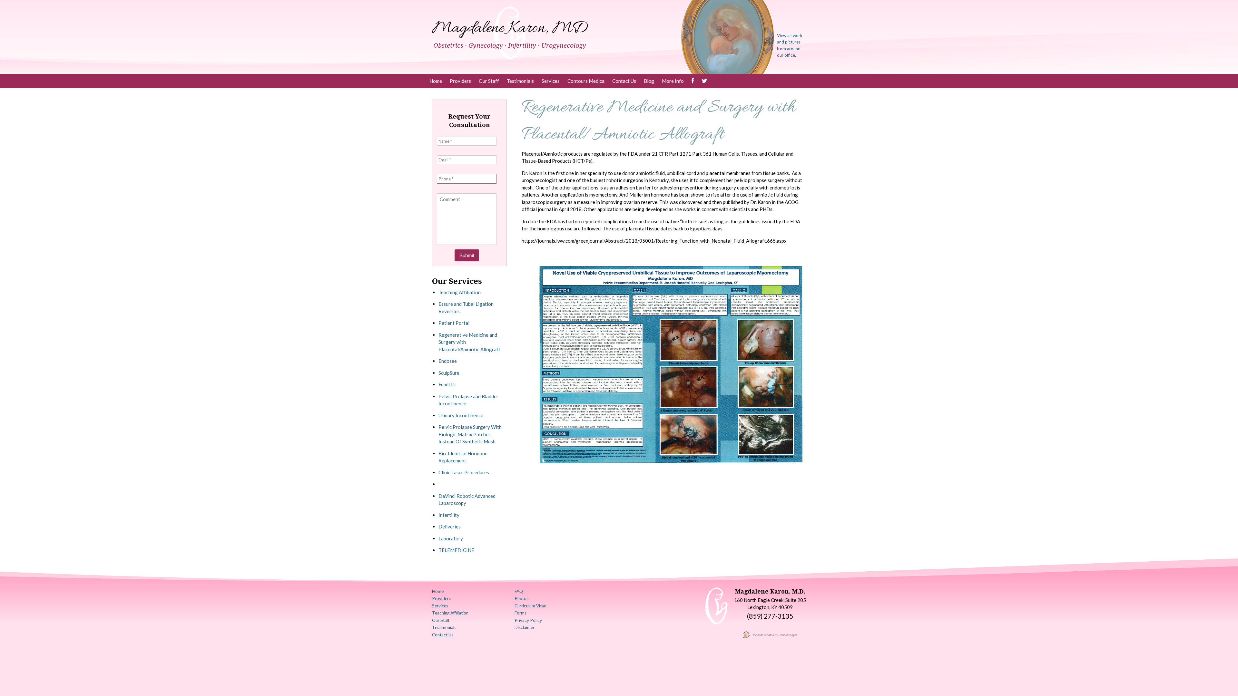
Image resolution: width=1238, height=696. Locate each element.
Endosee (447, 361)
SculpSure (448, 373)
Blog (649, 81)
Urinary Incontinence (460, 415)
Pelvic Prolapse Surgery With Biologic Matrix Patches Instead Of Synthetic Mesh (470, 434)
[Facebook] (693, 81)
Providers (460, 81)
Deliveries (449, 526)
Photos (521, 598)
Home (435, 81)
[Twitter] (704, 81)
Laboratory (450, 538)
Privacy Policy (528, 620)
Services (551, 81)
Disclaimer (525, 627)
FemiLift (447, 384)
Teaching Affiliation (459, 292)
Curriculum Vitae (530, 605)
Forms (520, 612)
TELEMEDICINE (456, 550)
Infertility (448, 515)
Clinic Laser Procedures (463, 472)
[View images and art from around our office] (727, 36)
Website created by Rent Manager (775, 635)
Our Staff (489, 81)
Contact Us (624, 81)
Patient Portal (453, 323)
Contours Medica (585, 81)
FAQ (519, 591)
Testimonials (520, 81)
